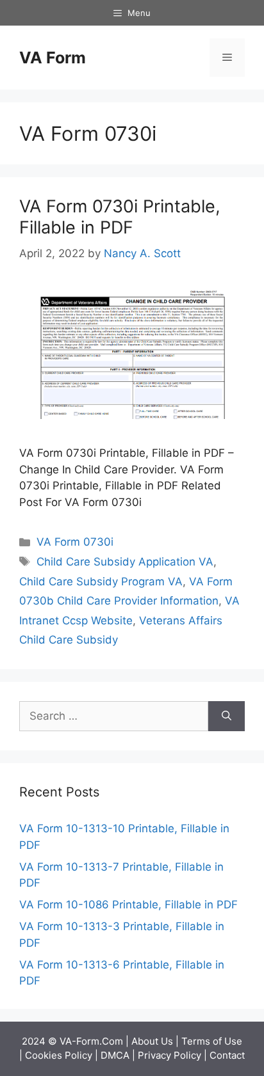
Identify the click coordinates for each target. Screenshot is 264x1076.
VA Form (52, 57)
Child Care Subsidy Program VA (101, 581)
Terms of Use (211, 1041)
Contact (227, 1055)
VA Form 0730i (75, 541)
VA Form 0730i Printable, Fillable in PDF (119, 216)
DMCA (115, 1055)
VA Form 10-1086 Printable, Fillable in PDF (128, 904)
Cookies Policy (58, 1055)
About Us (152, 1041)
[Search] (226, 716)
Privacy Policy (169, 1055)
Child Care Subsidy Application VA (125, 561)
